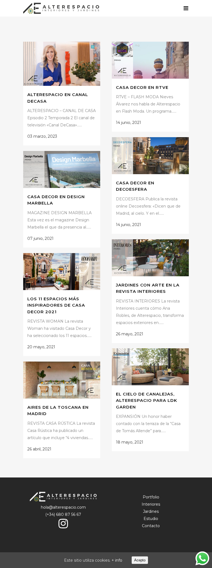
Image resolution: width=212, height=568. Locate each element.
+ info (117, 560)
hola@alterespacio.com (63, 507)
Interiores (151, 504)
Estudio (151, 518)
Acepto (139, 560)
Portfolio (151, 497)
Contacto (151, 525)
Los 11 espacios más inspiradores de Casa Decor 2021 (56, 305)
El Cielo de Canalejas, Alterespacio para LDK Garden (146, 400)
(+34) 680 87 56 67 (63, 514)
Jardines (151, 511)
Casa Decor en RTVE (142, 87)
